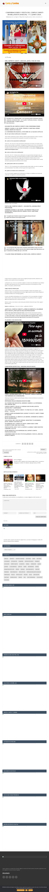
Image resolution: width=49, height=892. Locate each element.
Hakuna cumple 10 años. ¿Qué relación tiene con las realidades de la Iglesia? (8, 485)
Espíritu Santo (14, 564)
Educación (6, 564)
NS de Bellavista (30, 569)
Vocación (6, 580)
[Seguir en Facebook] (3, 877)
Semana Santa (13, 577)
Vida (25, 577)
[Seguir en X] (7, 877)
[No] (47, 888)
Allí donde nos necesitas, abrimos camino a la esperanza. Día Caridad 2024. (23, 403)
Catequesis (6, 561)
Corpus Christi (12, 282)
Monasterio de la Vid (9, 569)
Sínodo (20, 577)
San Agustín (36, 574)
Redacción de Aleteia (19, 306)
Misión (34, 16)
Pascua (13, 574)
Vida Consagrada (31, 577)
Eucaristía (21, 564)
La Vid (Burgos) (13, 566)
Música (17, 569)
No (26, 890)
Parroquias (7, 574)
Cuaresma (21, 561)
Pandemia (6, 572)
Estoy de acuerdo (20, 890)
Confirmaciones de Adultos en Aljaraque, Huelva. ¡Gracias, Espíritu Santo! (24, 434)
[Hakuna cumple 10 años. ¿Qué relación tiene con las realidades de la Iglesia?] (8, 478)
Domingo (37, 561)
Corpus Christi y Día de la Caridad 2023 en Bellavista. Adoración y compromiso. (22, 407)
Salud (30, 574)
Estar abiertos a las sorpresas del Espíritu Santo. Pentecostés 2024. (21, 431)
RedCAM (25, 574)
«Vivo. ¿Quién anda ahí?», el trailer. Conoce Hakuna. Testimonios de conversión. (23, 395)
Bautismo (39, 558)
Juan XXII (21, 296)
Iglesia (39, 564)
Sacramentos (38, 16)
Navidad (22, 569)
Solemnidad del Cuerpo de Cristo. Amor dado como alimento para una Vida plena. (21, 424)
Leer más (30, 890)
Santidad (6, 577)
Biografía (27, 16)
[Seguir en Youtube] (16, 877)
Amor (34, 558)
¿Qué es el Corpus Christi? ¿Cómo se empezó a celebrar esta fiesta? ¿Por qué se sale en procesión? (24, 309)
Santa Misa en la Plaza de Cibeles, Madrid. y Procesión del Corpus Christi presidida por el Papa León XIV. (19, 484)
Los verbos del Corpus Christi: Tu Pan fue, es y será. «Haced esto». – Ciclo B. (24, 410)
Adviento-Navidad (20, 558)
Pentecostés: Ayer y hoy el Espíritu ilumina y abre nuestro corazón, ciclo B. (24, 427)
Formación (33, 564)
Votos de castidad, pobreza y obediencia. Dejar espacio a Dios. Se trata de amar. (40, 485)
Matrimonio (31, 566)
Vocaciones (39, 577)
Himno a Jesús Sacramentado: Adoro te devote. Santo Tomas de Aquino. (24, 414)
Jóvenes (30, 16)
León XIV (20, 566)
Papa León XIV (22, 572)
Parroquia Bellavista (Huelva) (34, 572)
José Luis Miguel (15, 16)
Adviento (12, 558)
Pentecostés (19, 574)
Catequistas (14, 561)
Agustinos (28, 558)
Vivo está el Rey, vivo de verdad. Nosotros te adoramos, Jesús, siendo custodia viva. (23, 420)
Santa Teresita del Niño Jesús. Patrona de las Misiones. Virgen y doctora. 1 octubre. (29, 485)
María (25, 566)
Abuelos (6, 558)
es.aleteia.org (11, 306)
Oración (37, 569)
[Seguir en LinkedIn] (13, 877)
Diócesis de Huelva (29, 561)
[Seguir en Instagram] (10, 877)
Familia (27, 564)
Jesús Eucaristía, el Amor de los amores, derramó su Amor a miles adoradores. (24, 417)
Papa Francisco (13, 572)
